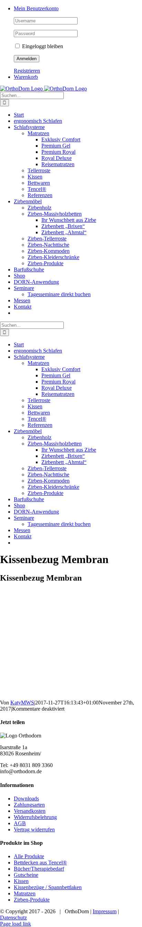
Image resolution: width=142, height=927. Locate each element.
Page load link (15, 924)
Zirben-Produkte (32, 900)
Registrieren (27, 71)
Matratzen (25, 893)
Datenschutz (13, 917)
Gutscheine (26, 875)
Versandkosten (29, 811)
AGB (20, 823)
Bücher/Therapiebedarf (39, 869)
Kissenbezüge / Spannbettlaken (48, 887)
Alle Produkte (29, 856)
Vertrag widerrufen (34, 829)
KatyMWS (22, 702)
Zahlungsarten (29, 805)
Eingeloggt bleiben (42, 46)
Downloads (26, 798)
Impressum (104, 911)
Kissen (21, 881)
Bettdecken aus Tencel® (40, 862)
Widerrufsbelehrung (35, 817)
